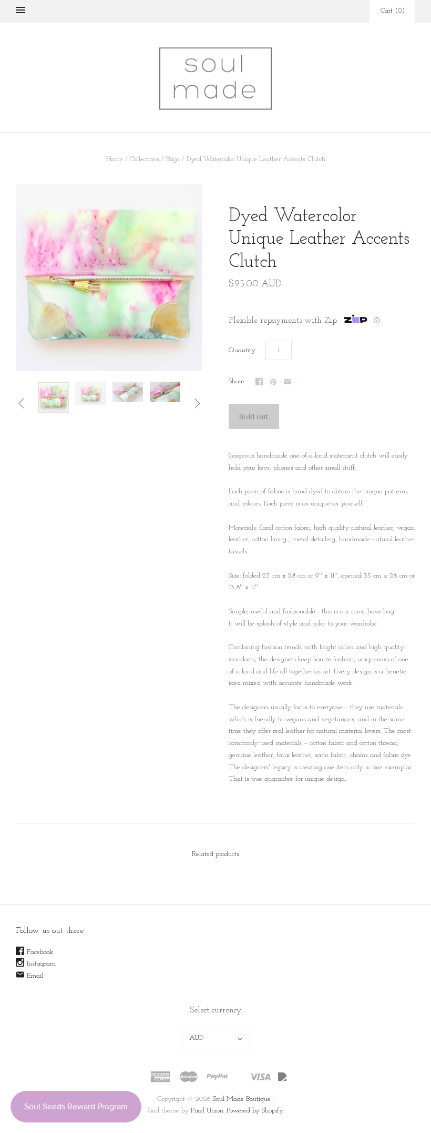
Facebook (40, 952)
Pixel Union (207, 1111)
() (393, 11)
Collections (144, 159)
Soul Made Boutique (242, 1099)
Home (114, 159)
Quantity (242, 350)
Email (35, 976)
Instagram (41, 964)
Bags (173, 159)
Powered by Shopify (255, 1111)
